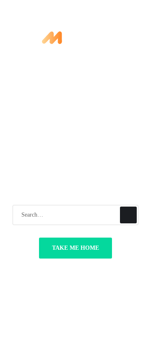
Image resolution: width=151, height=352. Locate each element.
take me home (75, 248)
